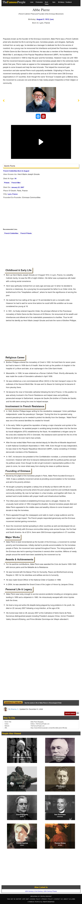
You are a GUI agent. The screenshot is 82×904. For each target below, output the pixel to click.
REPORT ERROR (70, 713)
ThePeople (13, 2)
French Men (16, 182)
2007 (22, 187)
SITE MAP (26, 899)
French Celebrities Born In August (16, 171)
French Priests (26, 233)
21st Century (39, 891)
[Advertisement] (39, 30)
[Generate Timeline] (13, 703)
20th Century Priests (50, 891)
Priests (6, 182)
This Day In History (14, 899)
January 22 (15, 187)
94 (15, 178)
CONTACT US (58, 899)
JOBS (73, 899)
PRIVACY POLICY (47, 899)
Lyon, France (13, 194)
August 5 (40, 19)
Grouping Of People (38, 896)
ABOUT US (67, 899)
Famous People (34, 901)
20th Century (29, 891)
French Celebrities (11, 233)
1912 (47, 19)
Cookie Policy (35, 899)
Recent (49, 896)
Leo (51, 19)
